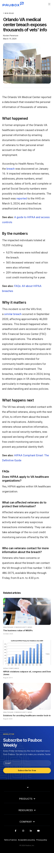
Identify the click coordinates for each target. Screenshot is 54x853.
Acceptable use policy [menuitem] (26, 840)
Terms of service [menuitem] (10, 840)
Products (25, 799)
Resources (25, 810)
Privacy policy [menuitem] (41, 840)
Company (26, 821)
